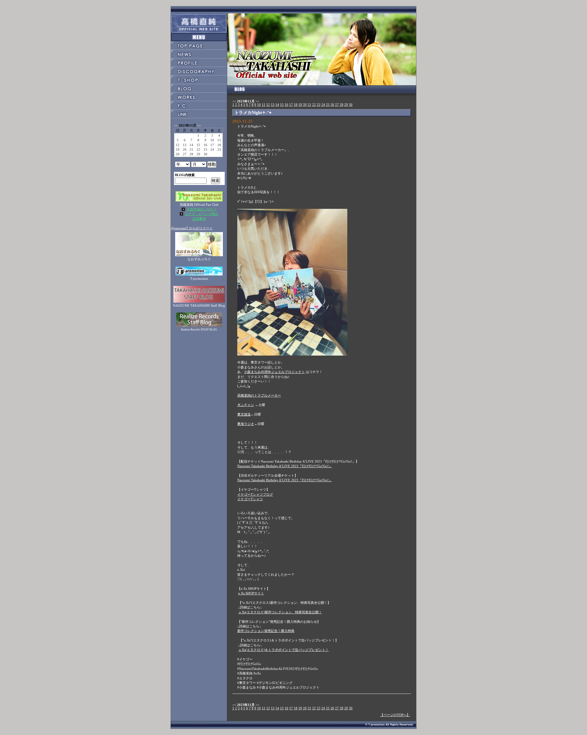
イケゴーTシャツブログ (255, 494)
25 (328, 104)
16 (286, 104)
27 (337, 104)
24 (323, 104)
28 (341, 104)
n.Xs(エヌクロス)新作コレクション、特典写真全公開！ (280, 612)
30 (351, 104)
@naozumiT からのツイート (192, 228)
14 (277, 104)
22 (314, 104)
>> (257, 101)
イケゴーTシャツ (250, 499)
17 (291, 104)
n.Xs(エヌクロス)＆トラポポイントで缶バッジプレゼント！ (283, 650)
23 (318, 104)
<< (234, 101)
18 (295, 104)
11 (263, 104)
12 (268, 104)
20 (305, 104)
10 (259, 104)
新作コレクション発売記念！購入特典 (265, 631)
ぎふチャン (245, 405)
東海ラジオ (245, 424)
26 (332, 104)
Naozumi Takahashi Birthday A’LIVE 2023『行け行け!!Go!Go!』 (284, 466)
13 (273, 104)
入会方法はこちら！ (201, 209)
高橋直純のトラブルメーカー (259, 395)
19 (300, 104)
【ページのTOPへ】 (395, 715)
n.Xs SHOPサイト (251, 593)
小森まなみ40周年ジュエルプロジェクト (274, 372)
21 (309, 104)
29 (346, 104)
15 (282, 104)
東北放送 (244, 414)
